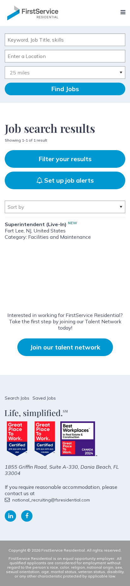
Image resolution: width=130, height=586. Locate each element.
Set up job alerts (68, 180)
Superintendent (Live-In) (36, 224)
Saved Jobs (44, 398)
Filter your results (65, 159)
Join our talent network (65, 347)
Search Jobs (17, 398)
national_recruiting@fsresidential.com (51, 500)
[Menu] (123, 12)
